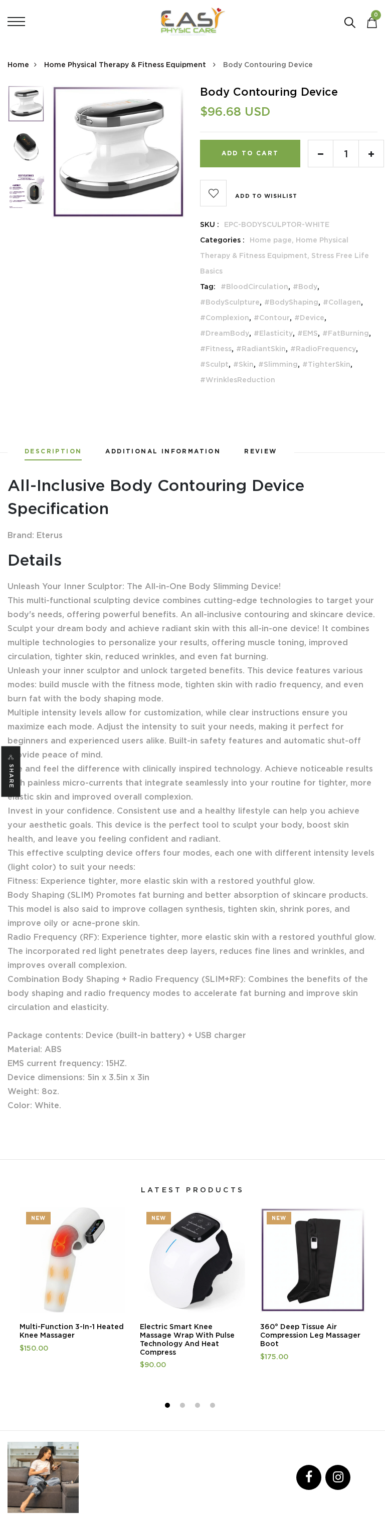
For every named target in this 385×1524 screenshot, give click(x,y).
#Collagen (342, 302)
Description (53, 451)
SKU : (209, 224)
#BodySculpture (230, 302)
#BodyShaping (291, 302)
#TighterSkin (326, 364)
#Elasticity (273, 333)
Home (18, 65)
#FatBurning (345, 333)
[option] (26, 107)
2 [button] (183, 1407)
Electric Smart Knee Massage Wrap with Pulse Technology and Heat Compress (187, 1339)
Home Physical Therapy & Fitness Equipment (126, 65)
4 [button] (214, 1407)
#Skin (243, 364)
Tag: (208, 287)
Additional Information (163, 451)
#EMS (307, 333)
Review (260, 451)
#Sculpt (214, 364)
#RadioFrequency (323, 349)
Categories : (222, 240)
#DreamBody (224, 333)
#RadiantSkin (261, 349)
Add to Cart (250, 153)
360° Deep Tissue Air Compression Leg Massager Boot (310, 1335)
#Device (309, 318)
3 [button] (199, 1407)
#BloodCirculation (254, 287)
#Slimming (278, 364)
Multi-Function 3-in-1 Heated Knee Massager (72, 1331)
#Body (305, 287)
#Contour (272, 318)
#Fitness (216, 349)
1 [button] (168, 1407)
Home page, (273, 240)
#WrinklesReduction (237, 380)
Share (12, 776)
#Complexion (224, 318)
